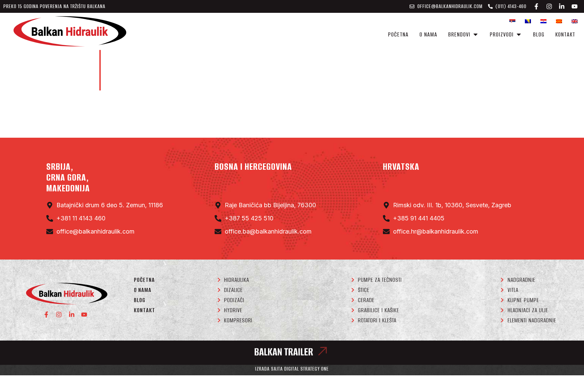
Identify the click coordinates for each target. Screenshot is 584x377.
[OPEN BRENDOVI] (475, 34)
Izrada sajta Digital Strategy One (292, 368)
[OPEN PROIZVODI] (518, 34)
